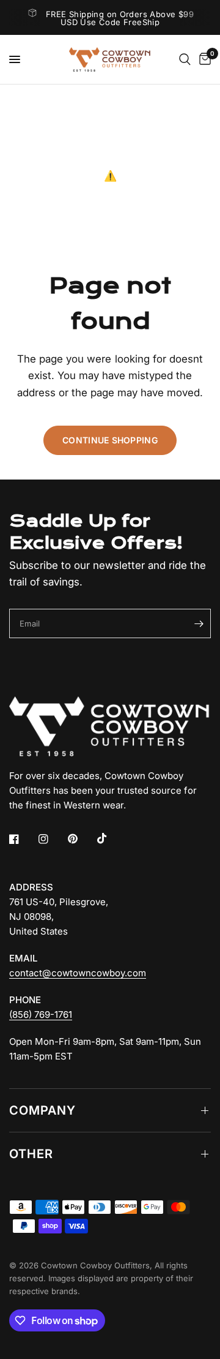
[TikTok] (110, 838)
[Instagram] (51, 839)
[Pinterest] (81, 839)
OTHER (31, 1153)
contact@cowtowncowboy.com (77, 973)
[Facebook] (22, 839)
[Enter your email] (198, 623)
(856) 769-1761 (40, 1014)
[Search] (185, 59)
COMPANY (42, 1110)
